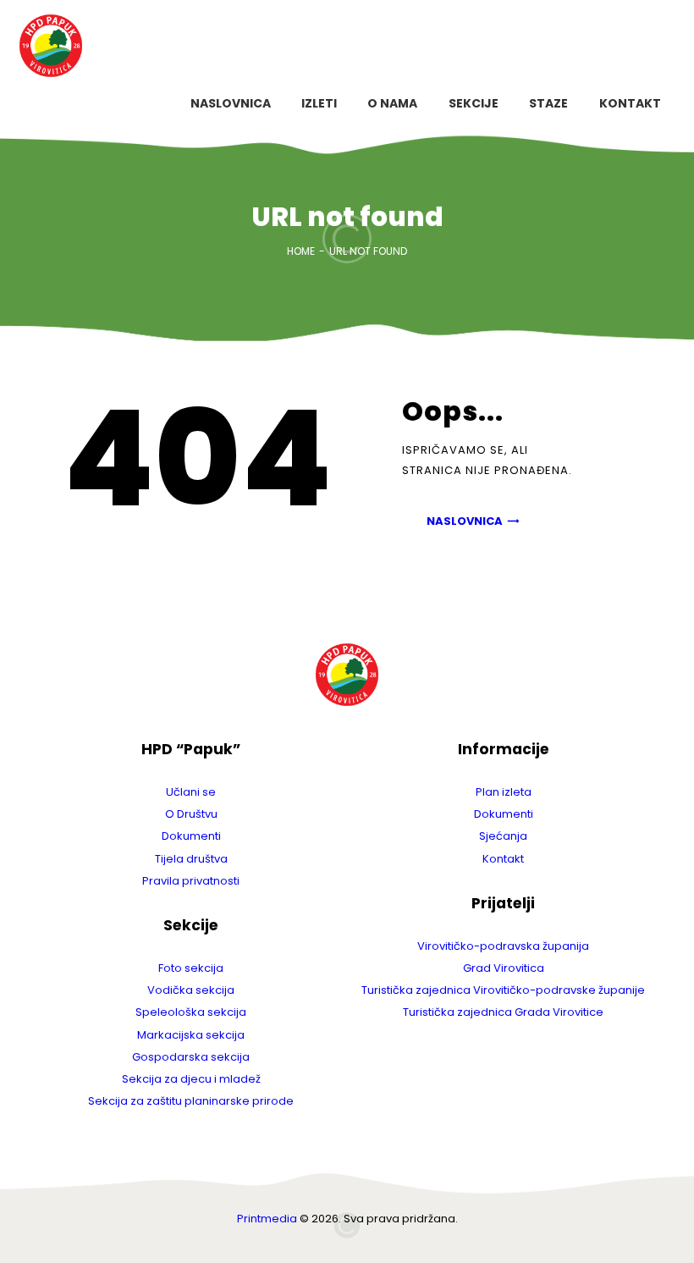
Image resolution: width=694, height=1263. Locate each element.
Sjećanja (503, 836)
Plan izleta (504, 792)
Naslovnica (465, 521)
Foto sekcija (190, 968)
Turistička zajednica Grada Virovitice (503, 1012)
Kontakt (503, 859)
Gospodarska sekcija (191, 1057)
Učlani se (191, 792)
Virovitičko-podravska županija (503, 946)
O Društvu (191, 814)
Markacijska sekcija (191, 1035)
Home (301, 251)
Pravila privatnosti (191, 881)
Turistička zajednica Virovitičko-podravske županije (503, 990)
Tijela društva (191, 859)
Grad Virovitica (503, 968)
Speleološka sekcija (190, 1012)
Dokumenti (191, 836)
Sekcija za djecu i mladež (191, 1079)
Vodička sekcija (190, 990)
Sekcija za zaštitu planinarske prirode (191, 1101)
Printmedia (267, 1219)
